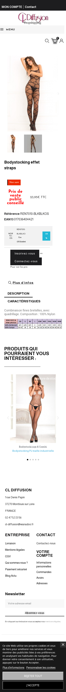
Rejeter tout (33, 676)
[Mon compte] (61, 40)
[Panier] (54, 41)
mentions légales (52, 621)
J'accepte (33, 685)
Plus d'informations (13, 667)
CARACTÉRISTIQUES (24, 301)
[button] (47, 41)
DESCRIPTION (18, 293)
